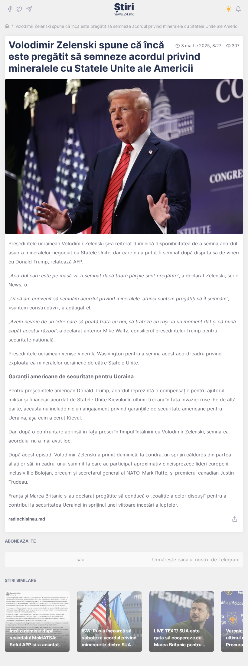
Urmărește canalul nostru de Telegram (196, 560)
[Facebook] (10, 9)
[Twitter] (19, 9)
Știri (124, 9)
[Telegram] (29, 9)
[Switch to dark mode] (228, 9)
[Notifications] (238, 9)
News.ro (17, 285)
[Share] (235, 519)
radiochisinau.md (26, 519)
